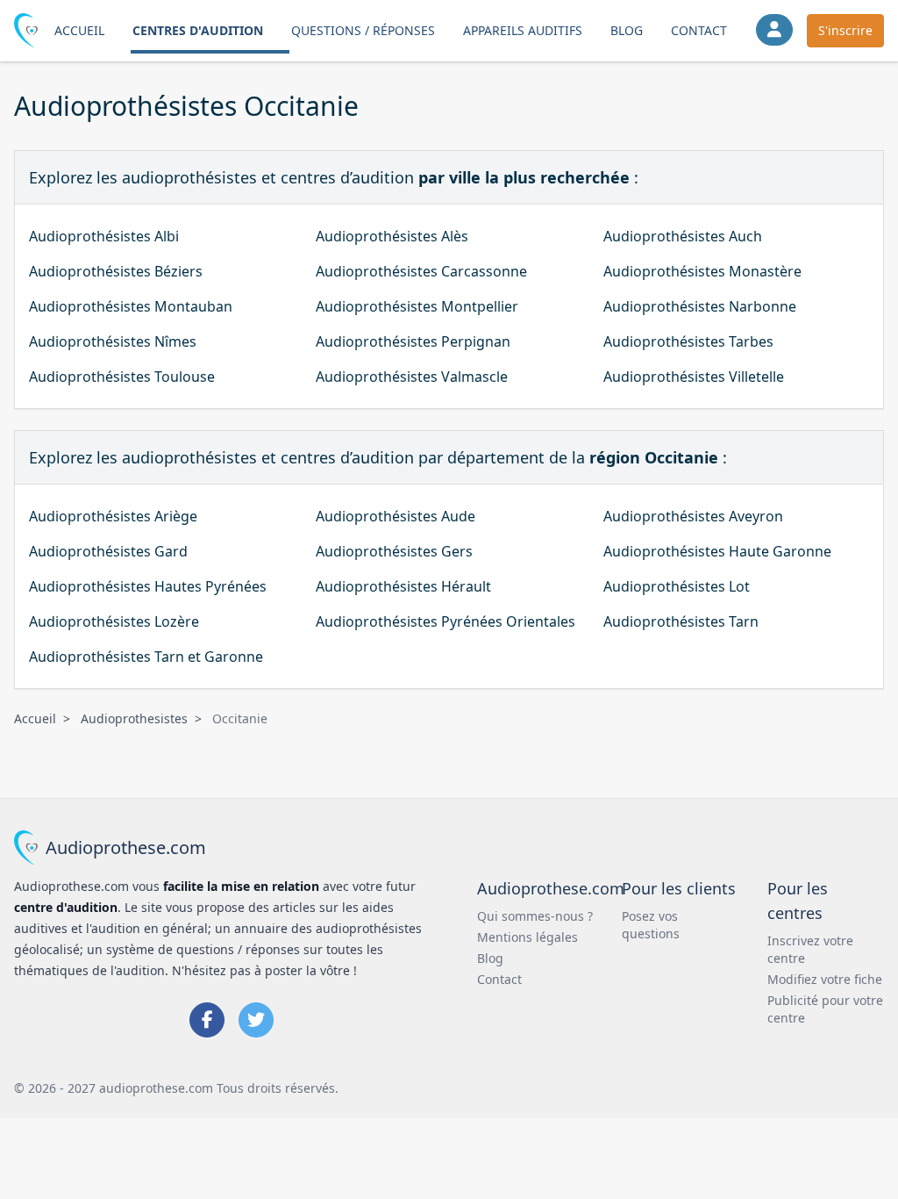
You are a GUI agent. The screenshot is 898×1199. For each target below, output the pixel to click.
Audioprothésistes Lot (676, 586)
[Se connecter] (774, 30)
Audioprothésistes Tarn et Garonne (146, 656)
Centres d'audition (197, 30)
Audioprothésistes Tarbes (688, 341)
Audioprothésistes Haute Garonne (717, 551)
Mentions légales (527, 937)
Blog (626, 30)
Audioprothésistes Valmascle (412, 376)
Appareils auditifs (522, 30)
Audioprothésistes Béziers (116, 271)
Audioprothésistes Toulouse (122, 376)
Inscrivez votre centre (810, 949)
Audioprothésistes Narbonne (699, 306)
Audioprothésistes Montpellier (417, 306)
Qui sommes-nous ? (535, 916)
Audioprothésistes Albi (104, 236)
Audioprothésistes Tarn (681, 621)
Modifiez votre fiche (824, 979)
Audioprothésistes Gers (394, 551)
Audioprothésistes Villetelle (693, 376)
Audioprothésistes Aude (395, 516)
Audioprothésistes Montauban (130, 306)
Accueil (79, 30)
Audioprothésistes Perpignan (413, 341)
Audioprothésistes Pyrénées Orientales (445, 621)
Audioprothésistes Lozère (114, 621)
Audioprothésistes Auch (682, 236)
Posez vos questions (651, 925)
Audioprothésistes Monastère (702, 271)
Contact (699, 30)
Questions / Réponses (363, 30)
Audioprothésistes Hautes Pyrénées (148, 586)
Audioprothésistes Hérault (403, 586)
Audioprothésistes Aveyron (693, 516)
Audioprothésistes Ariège (113, 516)
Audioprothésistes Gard (108, 551)
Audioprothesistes (134, 718)
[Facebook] (206, 1019)
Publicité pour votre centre (825, 1009)
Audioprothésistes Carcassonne (421, 271)
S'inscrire (845, 30)
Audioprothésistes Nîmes (112, 341)
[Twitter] (256, 1019)
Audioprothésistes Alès (392, 236)
